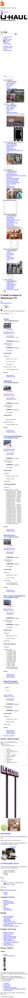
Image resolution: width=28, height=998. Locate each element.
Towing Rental (7, 920)
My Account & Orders (9, 903)
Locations (8, 990)
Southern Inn (8, 381)
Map (7, 307)
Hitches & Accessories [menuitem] (12, 88)
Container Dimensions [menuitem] (12, 153)
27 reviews (16, 458)
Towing (6, 104)
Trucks (8, 748)
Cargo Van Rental (8, 917)
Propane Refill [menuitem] (10, 282)
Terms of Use (7, 986)
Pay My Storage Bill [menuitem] (11, 183)
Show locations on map (6, 303)
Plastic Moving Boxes (11, 762)
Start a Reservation (11, 107)
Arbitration (6, 983)
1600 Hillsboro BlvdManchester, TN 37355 (9, 332)
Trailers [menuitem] (5, 80)
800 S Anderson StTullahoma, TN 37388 (9, 609)
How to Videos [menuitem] (10, 84)
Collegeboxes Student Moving (11, 942)
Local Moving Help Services (10, 863)
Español (5, 894)
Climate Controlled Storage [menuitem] (13, 178)
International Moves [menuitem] (11, 149)
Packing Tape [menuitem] (10, 224)
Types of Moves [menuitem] (10, 257)
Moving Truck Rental (9, 916)
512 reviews (16, 618)
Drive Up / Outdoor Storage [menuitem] (13, 182)
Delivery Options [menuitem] (11, 146)
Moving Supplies (11, 677)
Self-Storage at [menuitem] (12, 174)
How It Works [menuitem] (10, 254)
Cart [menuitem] (6, 42)
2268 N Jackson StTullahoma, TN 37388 (9, 695)
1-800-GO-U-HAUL (9, 882)
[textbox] (17, 742)
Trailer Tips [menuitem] (9, 85)
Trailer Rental (7, 919)
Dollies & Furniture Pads (9, 921)
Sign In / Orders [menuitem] (7, 43)
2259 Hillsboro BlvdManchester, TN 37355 (9, 394)
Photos (10, 329)
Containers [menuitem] (8, 142)
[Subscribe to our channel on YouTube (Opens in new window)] (5, 970)
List (7, 305)
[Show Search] (4, 32)
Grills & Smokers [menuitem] (11, 285)
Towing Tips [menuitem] (10, 109)
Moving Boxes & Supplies (10, 937)
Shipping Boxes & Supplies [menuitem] (13, 220)
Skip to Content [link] (4, 11)
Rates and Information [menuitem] (12, 145)
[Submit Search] (16, 34)
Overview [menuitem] (9, 252)
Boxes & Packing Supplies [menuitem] (10, 200)
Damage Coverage (8, 939)
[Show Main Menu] (2, 14)
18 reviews (16, 704)
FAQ (5, 907)
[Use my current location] (9, 742)
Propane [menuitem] (6, 279)
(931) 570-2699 (10, 398)
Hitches (8, 758)
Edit (2, 301)
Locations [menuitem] (7, 41)
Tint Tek (6, 319)
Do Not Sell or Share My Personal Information (15, 988)
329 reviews (16, 341)
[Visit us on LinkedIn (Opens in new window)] (5, 966)
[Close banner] (2, 1)
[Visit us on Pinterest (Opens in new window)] (5, 963)
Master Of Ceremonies (10, 681)
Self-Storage (9, 750)
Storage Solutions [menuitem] (11, 225)
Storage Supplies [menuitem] (10, 187)
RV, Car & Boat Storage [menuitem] (12, 179)
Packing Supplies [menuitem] (11, 218)
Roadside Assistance (8, 901)
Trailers (9, 80)
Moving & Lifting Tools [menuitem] (12, 222)
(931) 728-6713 (10, 336)
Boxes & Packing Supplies (10, 214)
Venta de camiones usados (10, 936)
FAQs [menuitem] (8, 87)
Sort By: (3, 313)
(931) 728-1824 (10, 453)
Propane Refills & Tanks (9, 940)
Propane (10, 279)
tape (14, 836)
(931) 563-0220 (10, 698)
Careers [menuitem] (5, 38)
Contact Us (6, 900)
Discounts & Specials (9, 945)
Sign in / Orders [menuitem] (8, 46)
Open (2, 10)
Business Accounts (8, 932)
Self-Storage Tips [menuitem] (11, 186)
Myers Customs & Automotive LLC (14, 596)
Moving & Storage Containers (13, 923)
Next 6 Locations (10, 735)
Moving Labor (14, 249)
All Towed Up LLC (9, 535)
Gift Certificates (7, 943)
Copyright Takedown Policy (10, 987)
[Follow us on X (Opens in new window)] (5, 968)
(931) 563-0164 (10, 612)
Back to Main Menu (12, 81)
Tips (5, 905)
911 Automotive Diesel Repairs (13, 436)
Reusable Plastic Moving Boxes (11, 926)
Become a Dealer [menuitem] (8, 39)
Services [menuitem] (9, 256)
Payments (6, 904)
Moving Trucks (10, 375)
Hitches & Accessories (9, 933)
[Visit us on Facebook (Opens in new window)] (5, 959)
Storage (10, 169)
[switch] (14, 306)
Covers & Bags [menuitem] (10, 221)
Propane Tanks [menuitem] (10, 288)
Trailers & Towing (11, 376)
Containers (18, 142)
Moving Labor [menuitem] (7, 249)
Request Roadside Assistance (9, 890)
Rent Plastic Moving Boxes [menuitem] (13, 226)
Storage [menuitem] (5, 169)
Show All (6, 356)
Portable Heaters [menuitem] (10, 286)
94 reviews (16, 403)
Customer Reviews (8, 909)
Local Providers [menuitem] (10, 253)
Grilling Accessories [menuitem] (11, 284)
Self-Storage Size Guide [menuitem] (12, 181)
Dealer (5, 954)
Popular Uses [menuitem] (10, 147)
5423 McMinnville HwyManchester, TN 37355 (9, 450)
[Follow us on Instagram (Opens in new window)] (5, 961)
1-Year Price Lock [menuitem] (8, 36)
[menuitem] (17, 107)
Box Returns (9, 759)
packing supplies (21, 836)
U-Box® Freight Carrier (9, 955)
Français (6, 892)
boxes (10, 836)
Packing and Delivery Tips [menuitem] (15, 150)
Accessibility (7, 908)
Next (5, 735)
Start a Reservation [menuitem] (11, 83)
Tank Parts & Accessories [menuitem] (13, 289)
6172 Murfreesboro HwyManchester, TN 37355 (9, 549)
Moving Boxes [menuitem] (10, 217)
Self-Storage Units (8, 924)
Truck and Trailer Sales (11, 751)
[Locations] (6, 32)
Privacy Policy (7, 984)
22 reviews (16, 557)
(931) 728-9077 (10, 552)
